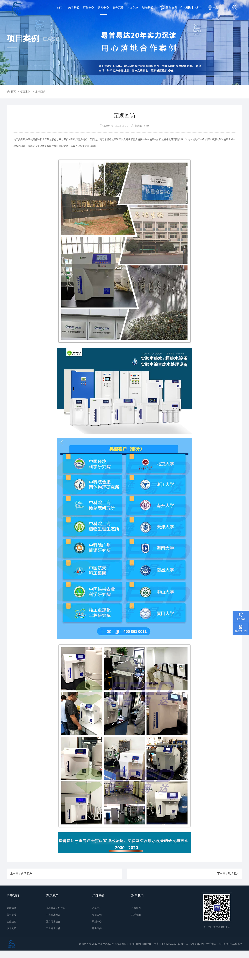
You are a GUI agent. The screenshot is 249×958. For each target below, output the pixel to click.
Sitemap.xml (197, 943)
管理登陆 (211, 943)
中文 (217, 7)
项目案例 (25, 91)
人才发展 (133, 7)
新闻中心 (103, 7)
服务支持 (118, 7)
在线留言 (136, 908)
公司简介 (11, 908)
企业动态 (11, 921)
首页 (59, 7)
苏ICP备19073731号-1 (176, 943)
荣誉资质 (11, 914)
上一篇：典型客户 (21, 873)
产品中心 (88, 7)
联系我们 (147, 7)
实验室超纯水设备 (55, 908)
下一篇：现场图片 (228, 873)
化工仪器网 (236, 943)
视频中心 (97, 921)
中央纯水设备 (53, 914)
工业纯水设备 (53, 928)
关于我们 (73, 7)
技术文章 (11, 928)
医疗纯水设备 (53, 921)
